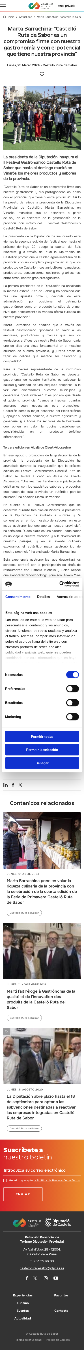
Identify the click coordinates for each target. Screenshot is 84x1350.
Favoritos (61, 1295)
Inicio (11, 17)
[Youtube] (55, 1278)
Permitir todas (42, 736)
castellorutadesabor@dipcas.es (42, 1268)
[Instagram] (46, 1278)
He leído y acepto (44, 1180)
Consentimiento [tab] (17, 596)
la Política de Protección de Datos (57, 1180)
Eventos (23, 1310)
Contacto (61, 1310)
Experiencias (22, 1295)
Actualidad (25, 17)
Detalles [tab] (43, 596)
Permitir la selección (42, 750)
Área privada (66, 6)
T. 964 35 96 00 (42, 1261)
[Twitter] (35, 1278)
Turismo (23, 1303)
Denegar (42, 763)
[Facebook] (27, 1278)
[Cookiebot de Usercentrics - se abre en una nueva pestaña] (60, 584)
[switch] (72, 688)
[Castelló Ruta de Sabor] (40, 5)
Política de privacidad (28, 1339)
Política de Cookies (58, 1339)
